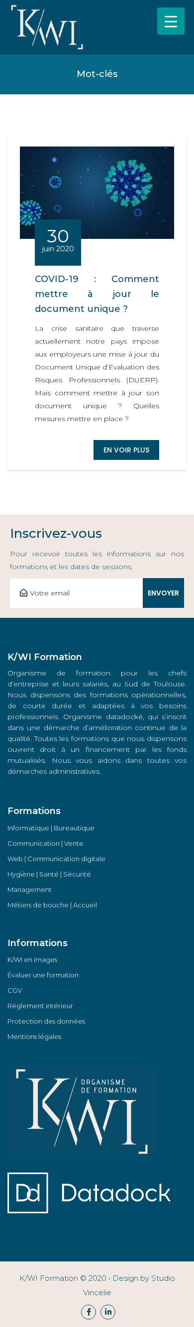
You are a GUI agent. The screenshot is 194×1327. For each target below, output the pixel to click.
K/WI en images (32, 959)
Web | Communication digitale (56, 859)
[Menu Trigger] (171, 21)
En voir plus (126, 450)
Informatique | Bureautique (51, 828)
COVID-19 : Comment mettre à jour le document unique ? (97, 294)
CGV (14, 990)
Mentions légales (34, 1036)
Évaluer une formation (43, 975)
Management (29, 889)
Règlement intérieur (40, 1006)
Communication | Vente (45, 843)
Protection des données (46, 1021)
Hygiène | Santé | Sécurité (49, 874)
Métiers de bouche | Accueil (52, 905)
